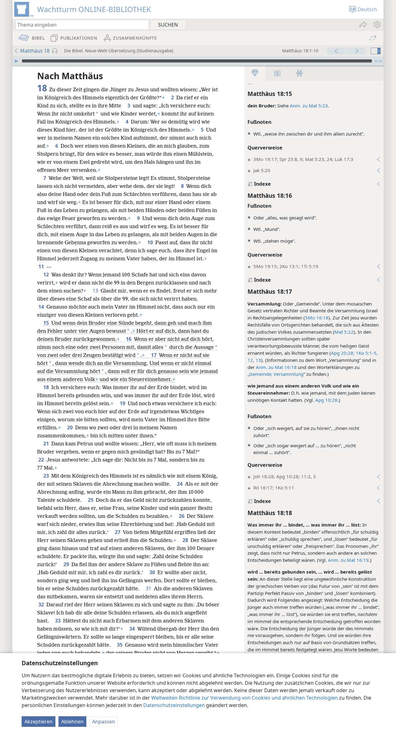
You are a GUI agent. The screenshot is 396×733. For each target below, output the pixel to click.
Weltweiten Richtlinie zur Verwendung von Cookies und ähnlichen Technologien (244, 697)
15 (46, 322)
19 (123, 403)
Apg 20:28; (343, 353)
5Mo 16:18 (317, 317)
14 (41, 306)
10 (150, 242)
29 (66, 564)
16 (129, 339)
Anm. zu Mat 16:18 (276, 367)
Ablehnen (72, 721)
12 (46, 274)
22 (41, 459)
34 (132, 628)
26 (182, 516)
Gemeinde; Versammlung (276, 374)
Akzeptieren (38, 721)
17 (154, 355)
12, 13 (254, 360)
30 (152, 572)
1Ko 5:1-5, (366, 353)
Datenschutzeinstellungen (174, 705)
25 (91, 500)
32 (41, 604)
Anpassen (103, 721)
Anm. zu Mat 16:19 (348, 560)
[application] (198, 61)
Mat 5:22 (344, 332)
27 (118, 532)
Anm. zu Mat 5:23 (309, 105)
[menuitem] (376, 24)
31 (149, 588)
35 (120, 644)
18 (46, 387)
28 (186, 540)
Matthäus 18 (35, 50)
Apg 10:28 (326, 400)
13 (96, 290)
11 (41, 266)
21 (46, 443)
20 (70, 427)
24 (180, 483)
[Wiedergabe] (16, 61)
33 (58, 620)
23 (46, 475)
